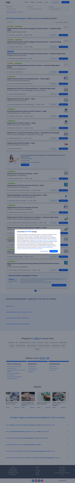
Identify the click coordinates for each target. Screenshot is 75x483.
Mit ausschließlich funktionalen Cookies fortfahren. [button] (45, 240)
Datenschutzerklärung (47, 247)
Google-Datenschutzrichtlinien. (35, 248)
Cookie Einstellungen (44, 251)
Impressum (19, 248)
